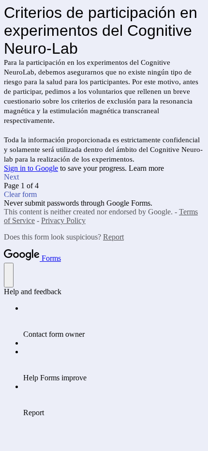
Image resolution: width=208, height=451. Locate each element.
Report (113, 237)
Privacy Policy (63, 220)
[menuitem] (113, 321)
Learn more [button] (146, 168)
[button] (104, 177)
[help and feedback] (9, 275)
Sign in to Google (31, 168)
